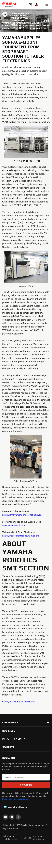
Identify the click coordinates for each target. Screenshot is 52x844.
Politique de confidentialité (10, 837)
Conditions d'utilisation (38, 837)
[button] (47, 5)
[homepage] (9, 4)
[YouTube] (5, 817)
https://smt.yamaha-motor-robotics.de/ (22, 514)
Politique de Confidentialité (15, 798)
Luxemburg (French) (18, 806)
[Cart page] (30, 4)
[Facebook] (11, 817)
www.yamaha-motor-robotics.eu (18, 701)
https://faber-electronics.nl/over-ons (20, 535)
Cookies (27, 837)
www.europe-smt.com (13, 525)
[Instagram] (18, 817)
